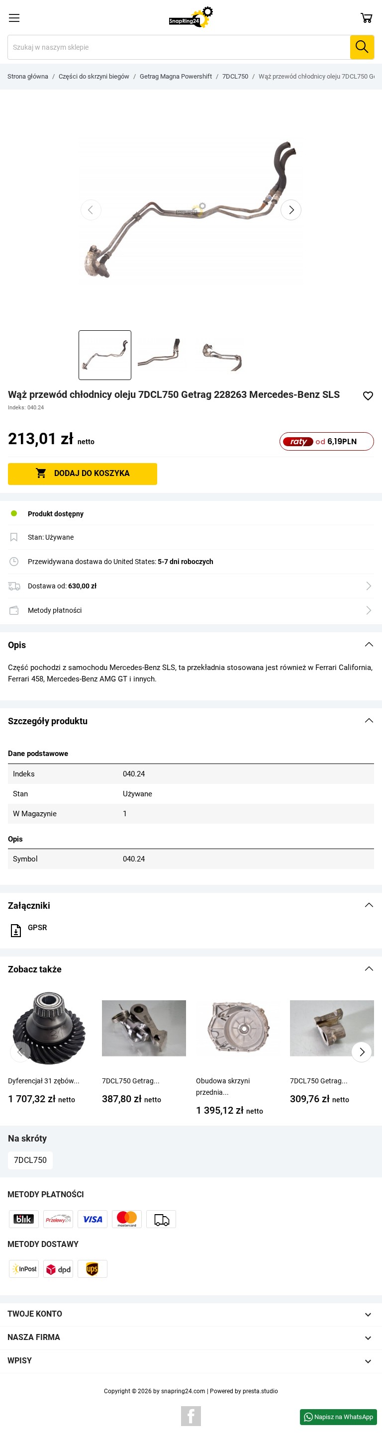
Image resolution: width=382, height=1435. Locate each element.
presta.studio (260, 1391)
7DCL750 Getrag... (131, 1081)
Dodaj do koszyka (82, 473)
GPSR (37, 927)
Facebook (191, 1416)
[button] (191, 645)
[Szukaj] (362, 47)
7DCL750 (30, 1160)
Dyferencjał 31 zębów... (44, 1081)
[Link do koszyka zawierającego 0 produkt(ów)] (367, 17)
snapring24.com (183, 1391)
